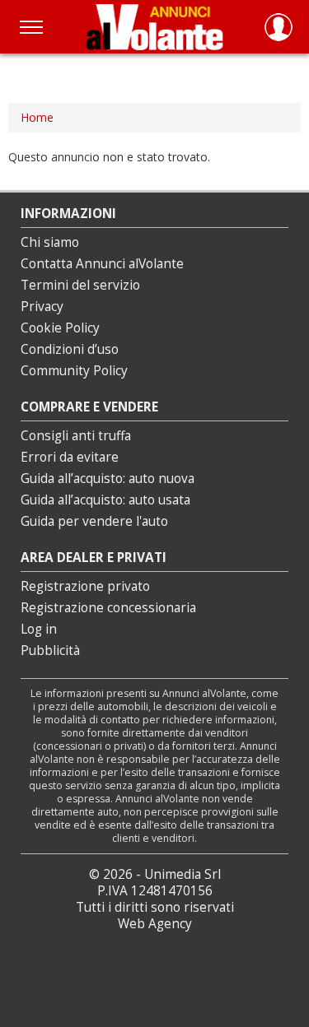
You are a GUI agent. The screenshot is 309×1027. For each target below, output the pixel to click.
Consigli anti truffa (76, 435)
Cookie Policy (60, 328)
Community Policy (74, 370)
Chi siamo (50, 242)
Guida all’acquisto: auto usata (105, 500)
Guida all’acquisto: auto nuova (107, 478)
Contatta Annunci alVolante (102, 263)
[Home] (154, 26)
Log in (39, 629)
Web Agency (155, 923)
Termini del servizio (80, 285)
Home (37, 117)
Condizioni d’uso (70, 349)
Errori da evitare (70, 457)
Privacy (42, 306)
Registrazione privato (85, 586)
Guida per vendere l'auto (94, 521)
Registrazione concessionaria (108, 607)
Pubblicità (50, 650)
